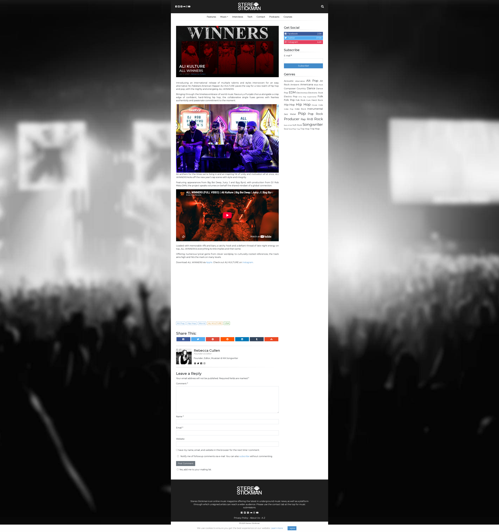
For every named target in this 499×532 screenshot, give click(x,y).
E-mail (223, 132)
